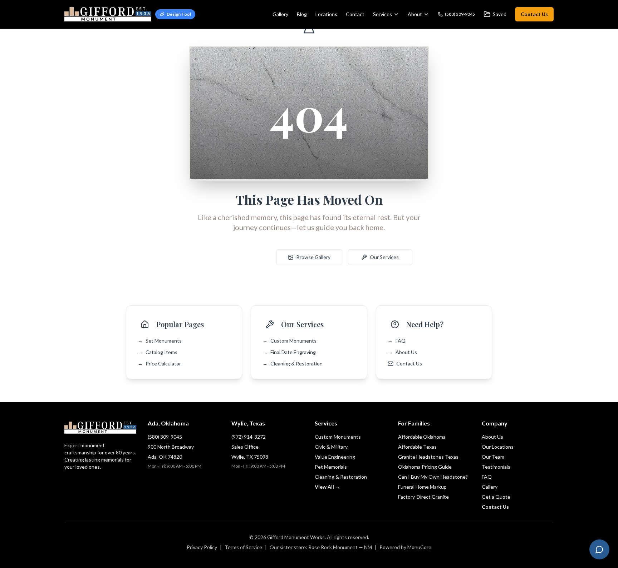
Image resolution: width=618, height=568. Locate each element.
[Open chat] (599, 549)
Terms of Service (243, 547)
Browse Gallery (313, 257)
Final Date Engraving (289, 352)
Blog (302, 14)
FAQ (397, 341)
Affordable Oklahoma (422, 437)
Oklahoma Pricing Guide (425, 467)
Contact (355, 14)
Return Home (242, 257)
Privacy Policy (202, 547)
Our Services (384, 257)
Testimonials (496, 467)
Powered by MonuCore (405, 547)
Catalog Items (157, 352)
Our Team (493, 457)
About (415, 14)
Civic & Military (331, 447)
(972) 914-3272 (248, 437)
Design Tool (179, 14)
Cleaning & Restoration (293, 363)
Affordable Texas (417, 447)
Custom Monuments (290, 341)
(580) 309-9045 (165, 437)
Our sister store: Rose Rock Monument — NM (321, 547)
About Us (402, 352)
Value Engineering (335, 457)
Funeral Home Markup (422, 487)
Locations (326, 14)
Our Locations (498, 447)
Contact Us (534, 14)
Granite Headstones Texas (428, 457)
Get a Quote (496, 497)
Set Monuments (160, 341)
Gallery (280, 14)
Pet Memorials (331, 467)
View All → (327, 487)
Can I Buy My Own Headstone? (433, 477)
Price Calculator (159, 363)
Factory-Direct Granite (423, 497)
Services (382, 14)
